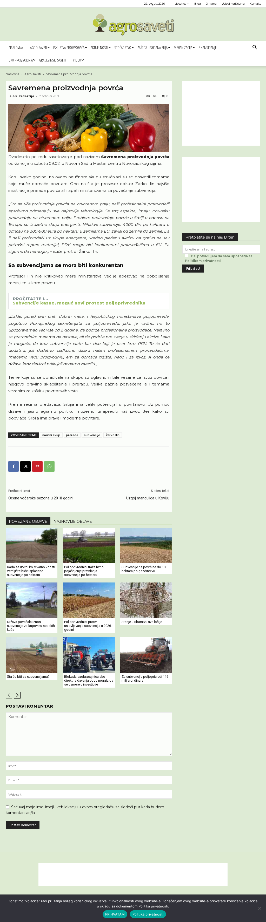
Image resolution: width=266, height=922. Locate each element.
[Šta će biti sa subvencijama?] (31, 655)
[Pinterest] (37, 466)
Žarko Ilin (112, 435)
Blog (197, 3)
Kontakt (255, 3)
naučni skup (51, 435)
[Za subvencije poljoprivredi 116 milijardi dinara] (146, 655)
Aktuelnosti (99, 47)
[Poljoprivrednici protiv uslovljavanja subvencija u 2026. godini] (89, 600)
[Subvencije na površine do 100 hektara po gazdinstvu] (146, 545)
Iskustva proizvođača (68, 47)
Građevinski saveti (52, 60)
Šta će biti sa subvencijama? (28, 677)
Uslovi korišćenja (233, 3)
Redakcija (26, 96)
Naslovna (16, 47)
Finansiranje (207, 47)
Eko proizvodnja (21, 60)
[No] (259, 908)
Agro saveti (38, 47)
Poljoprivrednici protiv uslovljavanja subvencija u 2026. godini (88, 626)
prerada (72, 435)
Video (77, 60)
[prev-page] (9, 695)
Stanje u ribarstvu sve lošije (142, 622)
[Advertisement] (221, 113)
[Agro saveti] (133, 24)
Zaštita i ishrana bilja (152, 47)
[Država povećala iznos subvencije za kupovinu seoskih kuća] (31, 600)
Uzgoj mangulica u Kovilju (147, 498)
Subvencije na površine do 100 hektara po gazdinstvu (144, 569)
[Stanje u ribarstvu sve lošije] (146, 600)
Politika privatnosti (147, 914)
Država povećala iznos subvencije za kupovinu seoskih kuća (31, 626)
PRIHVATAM (115, 914)
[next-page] (17, 695)
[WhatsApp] (49, 466)
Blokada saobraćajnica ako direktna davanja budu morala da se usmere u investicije (88, 680)
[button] (254, 47)
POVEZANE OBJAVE (28, 521)
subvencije (92, 435)
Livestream (182, 3)
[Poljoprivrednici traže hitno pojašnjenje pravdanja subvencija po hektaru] (89, 545)
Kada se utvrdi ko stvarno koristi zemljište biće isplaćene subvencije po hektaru (31, 571)
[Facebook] (13, 466)
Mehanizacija (183, 47)
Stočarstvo (122, 47)
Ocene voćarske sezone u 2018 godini (40, 498)
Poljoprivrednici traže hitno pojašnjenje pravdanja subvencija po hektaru (84, 571)
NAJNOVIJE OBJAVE (73, 521)
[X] (25, 466)
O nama (211, 3)
